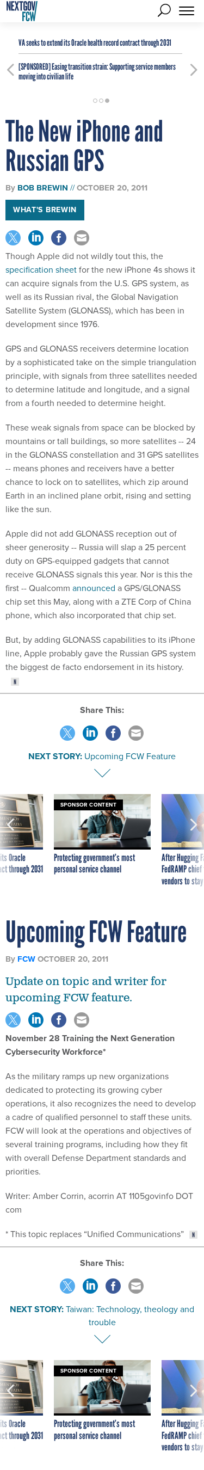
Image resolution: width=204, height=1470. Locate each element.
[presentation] (10, 841)
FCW (26, 959)
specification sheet (41, 269)
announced (93, 588)
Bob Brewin (42, 188)
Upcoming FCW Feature (130, 756)
